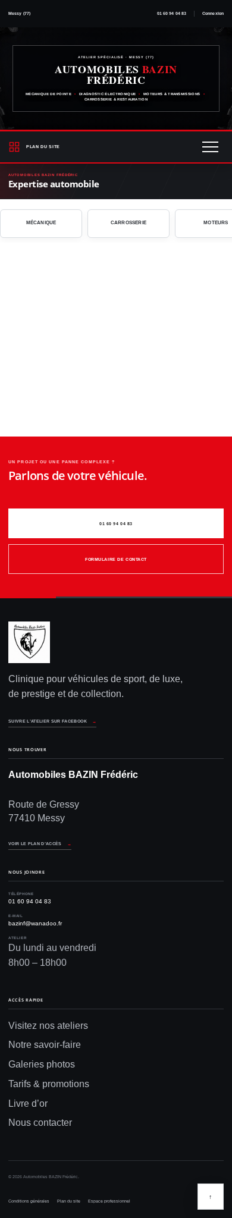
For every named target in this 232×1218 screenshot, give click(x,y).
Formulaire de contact (116, 559)
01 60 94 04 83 (171, 13)
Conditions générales (28, 1201)
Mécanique (41, 222)
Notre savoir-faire (44, 1045)
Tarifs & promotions (48, 1084)
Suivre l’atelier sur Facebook (52, 721)
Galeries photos (41, 1064)
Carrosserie (128, 222)
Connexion (213, 13)
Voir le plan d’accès (39, 844)
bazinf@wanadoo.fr (35, 923)
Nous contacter (40, 1122)
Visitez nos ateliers (48, 1026)
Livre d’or (28, 1103)
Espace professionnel (109, 1201)
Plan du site (68, 1201)
